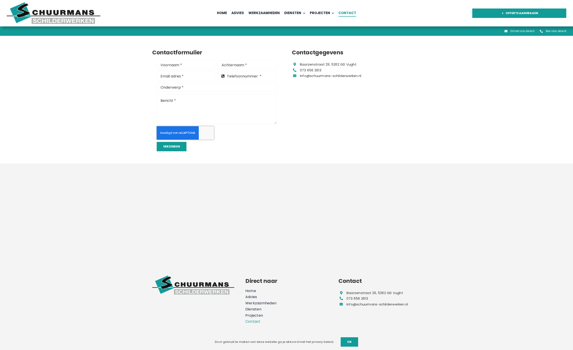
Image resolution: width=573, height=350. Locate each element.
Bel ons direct (556, 31)
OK (349, 342)
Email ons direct (523, 31)
